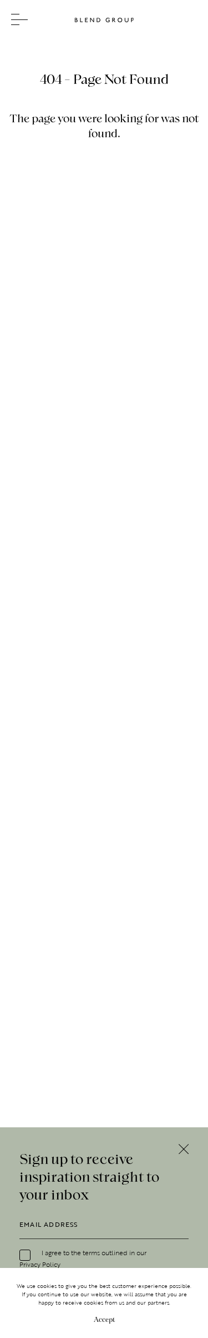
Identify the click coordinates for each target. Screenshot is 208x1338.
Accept (104, 1319)
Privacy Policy (39, 1264)
